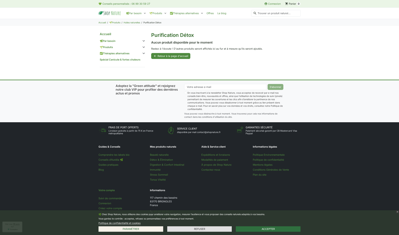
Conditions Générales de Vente (271, 169)
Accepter (268, 228)
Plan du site (259, 174)
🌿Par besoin (134, 13)
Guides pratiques (108, 164)
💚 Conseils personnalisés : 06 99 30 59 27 (124, 3)
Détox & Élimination (161, 159)
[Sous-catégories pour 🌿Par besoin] (143, 40)
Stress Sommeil (159, 174)
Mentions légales (262, 164)
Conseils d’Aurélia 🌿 (111, 159)
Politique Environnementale (269, 154)
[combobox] (275, 13)
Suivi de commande (110, 198)
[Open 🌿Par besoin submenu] (145, 13)
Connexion (105, 203)
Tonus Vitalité (158, 179)
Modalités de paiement (214, 159)
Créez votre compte (110, 208)
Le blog (221, 13)
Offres (210, 13)
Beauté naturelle (159, 154)
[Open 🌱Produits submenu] (165, 13)
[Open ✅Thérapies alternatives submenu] (202, 13)
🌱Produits (155, 13)
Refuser (199, 228)
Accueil (105, 34)
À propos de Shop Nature (216, 164)
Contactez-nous (210, 169)
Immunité (155, 169)
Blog (101, 169)
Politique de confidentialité (268, 159)
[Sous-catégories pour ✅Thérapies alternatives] (143, 53)
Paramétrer (131, 228)
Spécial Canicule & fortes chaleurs (120, 59)
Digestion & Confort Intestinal (167, 164)
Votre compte (107, 190)
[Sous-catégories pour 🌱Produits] (143, 47)
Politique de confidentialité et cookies (120, 223)
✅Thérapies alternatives (184, 13)
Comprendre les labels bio (114, 154)
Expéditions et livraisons (215, 154)
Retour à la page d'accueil (171, 56)
